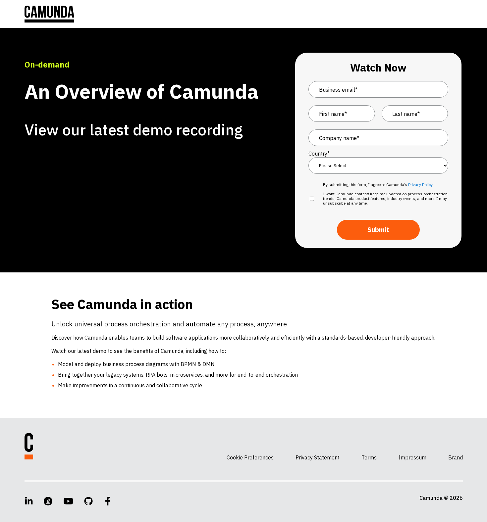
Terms (369, 457)
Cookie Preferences (250, 457)
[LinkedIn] (29, 501)
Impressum (412, 457)
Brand (455, 457)
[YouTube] (68, 501)
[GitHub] (88, 501)
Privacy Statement (318, 457)
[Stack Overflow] (48, 501)
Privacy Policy (420, 184)
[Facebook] (107, 501)
